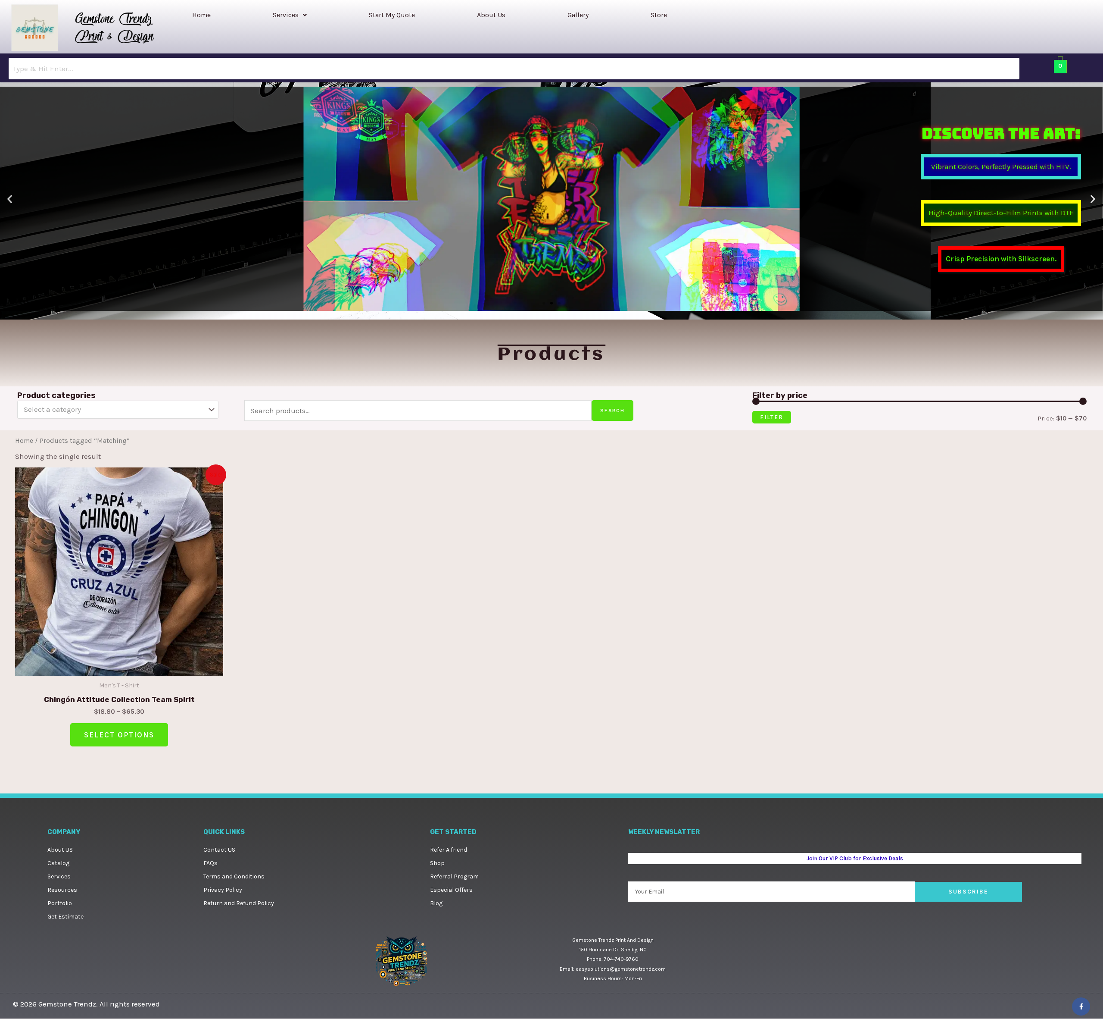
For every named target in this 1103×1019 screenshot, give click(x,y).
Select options (119, 735)
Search (612, 411)
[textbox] (114, 409)
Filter (771, 417)
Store (659, 15)
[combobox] (117, 410)
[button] (289, 15)
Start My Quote (392, 15)
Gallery (578, 15)
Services (286, 15)
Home (201, 15)
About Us (491, 15)
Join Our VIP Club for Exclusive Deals (854, 859)
